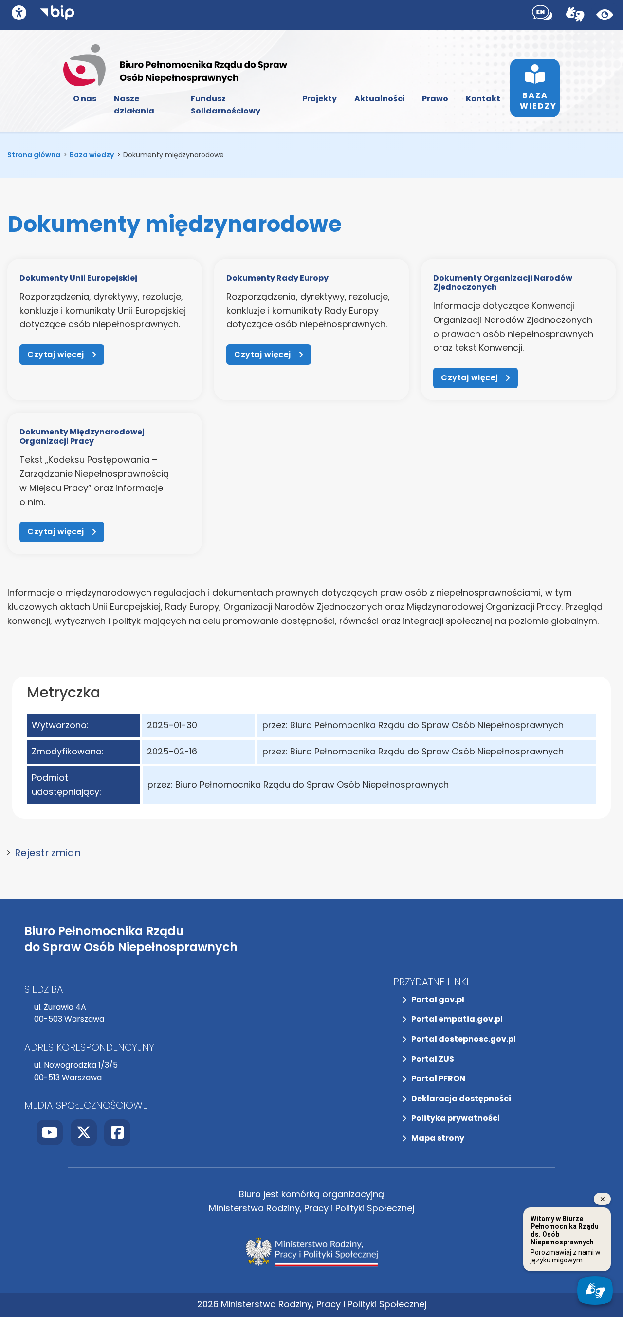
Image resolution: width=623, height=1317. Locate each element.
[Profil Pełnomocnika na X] (83, 1132)
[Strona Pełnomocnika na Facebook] (117, 1132)
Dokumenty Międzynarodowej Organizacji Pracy (82, 436)
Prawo (435, 98)
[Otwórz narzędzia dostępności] (542, 15)
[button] (311, 852)
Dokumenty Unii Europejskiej (78, 277)
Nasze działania (134, 105)
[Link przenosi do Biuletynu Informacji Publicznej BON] (57, 14)
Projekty (319, 98)
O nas (84, 98)
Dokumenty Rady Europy (277, 277)
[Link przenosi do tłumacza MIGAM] (575, 14)
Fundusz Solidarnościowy (225, 105)
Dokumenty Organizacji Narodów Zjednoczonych (502, 282)
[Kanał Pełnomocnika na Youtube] (49, 1132)
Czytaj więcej (55, 354)
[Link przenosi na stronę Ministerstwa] (311, 1251)
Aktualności (379, 98)
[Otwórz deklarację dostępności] (19, 12)
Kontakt (483, 98)
